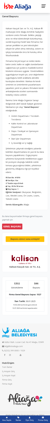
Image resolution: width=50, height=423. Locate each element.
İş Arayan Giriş (8, 371)
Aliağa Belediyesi (13, 415)
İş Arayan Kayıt (8, 375)
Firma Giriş (7, 379)
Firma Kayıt (7, 384)
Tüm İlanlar (7, 367)
